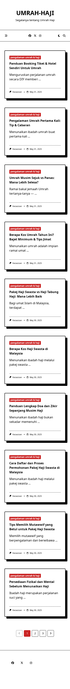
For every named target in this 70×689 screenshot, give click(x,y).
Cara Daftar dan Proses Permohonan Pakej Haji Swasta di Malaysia (34, 467)
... (40, 79)
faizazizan (17, 92)
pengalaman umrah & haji (25, 57)
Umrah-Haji (35, 13)
